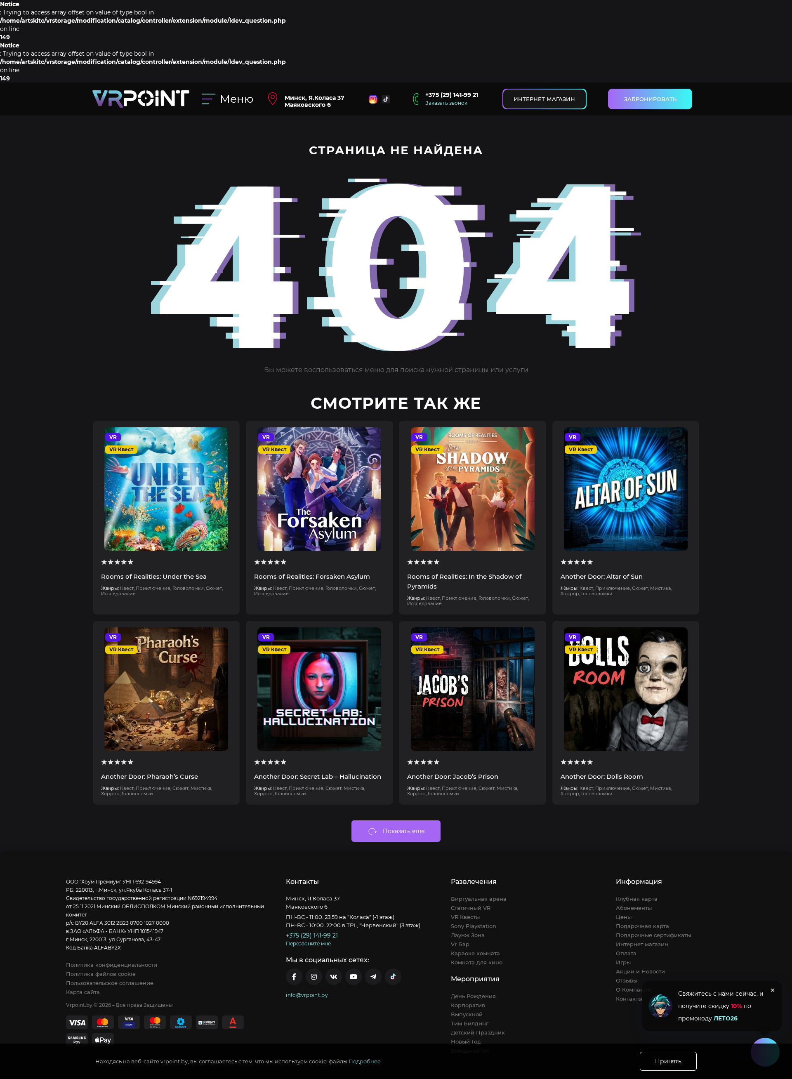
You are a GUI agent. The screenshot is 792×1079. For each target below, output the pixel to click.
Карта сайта (83, 992)
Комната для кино (476, 962)
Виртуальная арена (479, 898)
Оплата (626, 953)
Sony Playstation (473, 926)
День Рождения (473, 996)
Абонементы (634, 908)
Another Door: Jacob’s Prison (452, 776)
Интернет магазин (544, 99)
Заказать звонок (446, 103)
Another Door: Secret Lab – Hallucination (317, 776)
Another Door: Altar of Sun (602, 576)
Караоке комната (475, 953)
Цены (624, 917)
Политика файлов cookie (101, 974)
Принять (668, 1061)
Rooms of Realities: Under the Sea (154, 576)
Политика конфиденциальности (111, 964)
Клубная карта (637, 898)
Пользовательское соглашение (109, 983)
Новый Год (466, 1041)
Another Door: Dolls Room (602, 776)
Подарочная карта (642, 926)
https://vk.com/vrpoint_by (333, 976)
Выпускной (467, 1014)
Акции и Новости (640, 971)
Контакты (629, 998)
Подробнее (365, 1061)
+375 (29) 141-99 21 (451, 95)
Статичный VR (470, 908)
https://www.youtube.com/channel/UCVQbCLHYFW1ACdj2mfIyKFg (353, 976)
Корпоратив (468, 1005)
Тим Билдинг (469, 1023)
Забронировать (650, 99)
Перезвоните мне (308, 943)
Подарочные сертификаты (653, 935)
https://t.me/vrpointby (373, 976)
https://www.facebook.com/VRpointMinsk (294, 976)
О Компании (633, 989)
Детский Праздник (478, 1032)
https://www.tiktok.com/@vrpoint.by (393, 976)
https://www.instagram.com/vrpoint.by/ (314, 976)
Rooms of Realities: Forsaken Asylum (312, 576)
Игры (623, 962)
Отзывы (626, 980)
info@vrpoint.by (307, 995)
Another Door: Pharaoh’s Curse (149, 776)
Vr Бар (460, 944)
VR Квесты (465, 917)
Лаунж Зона (468, 935)
